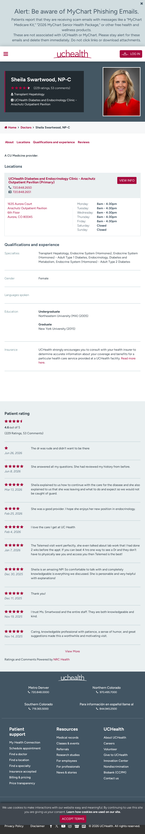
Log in (135, 54)
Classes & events (67, 743)
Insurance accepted (22, 771)
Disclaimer (37, 826)
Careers (109, 743)
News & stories (66, 772)
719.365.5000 (40, 708)
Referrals (62, 749)
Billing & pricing (20, 777)
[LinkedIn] (84, 825)
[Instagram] (70, 826)
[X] (56, 826)
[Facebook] (51, 826)
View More (72, 651)
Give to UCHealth (116, 755)
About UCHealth (115, 737)
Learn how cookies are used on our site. (93, 812)
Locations (23, 142)
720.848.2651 (22, 192)
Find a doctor (18, 754)
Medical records (67, 737)
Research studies (67, 755)
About (9, 142)
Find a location (19, 760)
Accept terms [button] (73, 819)
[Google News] (77, 825)
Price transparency (22, 783)
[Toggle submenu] (6, 54)
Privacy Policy (14, 826)
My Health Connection (24, 742)
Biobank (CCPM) (115, 772)
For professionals (68, 766)
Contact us (111, 778)
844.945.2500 (108, 708)
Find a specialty (20, 766)
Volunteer (110, 749)
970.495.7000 (108, 692)
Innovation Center (116, 761)
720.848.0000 (40, 692)
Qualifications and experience (54, 142)
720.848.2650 (22, 187)
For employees (66, 761)
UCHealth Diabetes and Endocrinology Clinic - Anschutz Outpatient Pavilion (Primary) (51, 180)
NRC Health (61, 659)
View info (126, 180)
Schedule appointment (25, 748)
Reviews (83, 142)
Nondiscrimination (116, 766)
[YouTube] (63, 826)
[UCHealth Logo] (72, 677)
